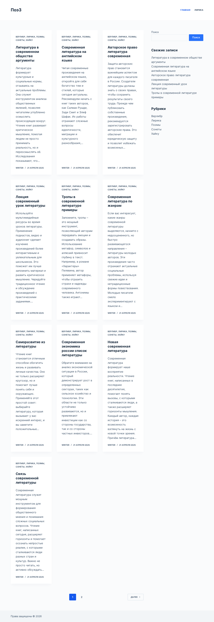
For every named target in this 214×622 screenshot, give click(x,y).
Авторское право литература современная (122, 51)
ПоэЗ (16, 9)
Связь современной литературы (27, 478)
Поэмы (40, 36)
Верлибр (20, 36)
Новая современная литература (119, 346)
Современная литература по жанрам (120, 201)
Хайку (29, 40)
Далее (134, 597)
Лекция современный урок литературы (30, 201)
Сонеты (20, 40)
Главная (185, 10)
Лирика (198, 10)
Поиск (155, 32)
